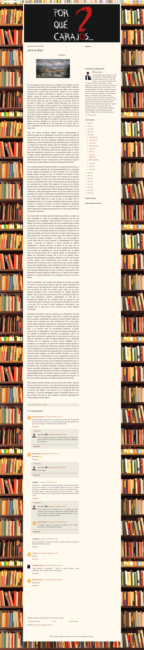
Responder (35, 427)
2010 (89, 193)
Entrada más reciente (34, 621)
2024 (89, 123)
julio (90, 152)
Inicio (54, 621)
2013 (89, 184)
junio (91, 154)
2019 (89, 173)
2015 (89, 181)
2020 (89, 135)
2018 (89, 176)
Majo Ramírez (36, 453)
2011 (89, 190)
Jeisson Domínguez (38, 417)
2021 (89, 132)
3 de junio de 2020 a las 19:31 (51, 454)
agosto (91, 149)
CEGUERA (92, 157)
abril (90, 166)
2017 (89, 179)
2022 (89, 129)
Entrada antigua (73, 621)
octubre (91, 143)
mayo (91, 163)
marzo (91, 169)
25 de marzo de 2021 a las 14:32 (52, 580)
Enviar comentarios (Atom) (44, 625)
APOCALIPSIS (93, 160)
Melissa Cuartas (37, 580)
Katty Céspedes (42, 522)
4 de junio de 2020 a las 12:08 (57, 506)
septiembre (92, 146)
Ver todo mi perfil (90, 115)
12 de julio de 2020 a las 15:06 (48, 553)
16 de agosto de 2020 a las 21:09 (57, 522)
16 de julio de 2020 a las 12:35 (53, 565)
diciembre (92, 137)
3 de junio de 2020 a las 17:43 (54, 417)
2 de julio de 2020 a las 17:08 (49, 539)
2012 (89, 187)
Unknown (35, 553)
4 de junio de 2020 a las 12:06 (57, 435)
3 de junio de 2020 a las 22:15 (48, 482)
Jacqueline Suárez (38, 565)
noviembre (92, 140)
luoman (73, 636)
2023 (89, 126)
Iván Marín (41, 434)
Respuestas (37, 431)
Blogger (91, 636)
